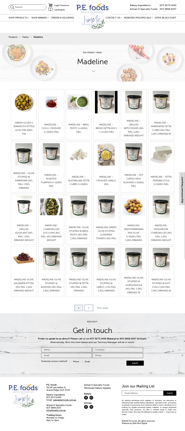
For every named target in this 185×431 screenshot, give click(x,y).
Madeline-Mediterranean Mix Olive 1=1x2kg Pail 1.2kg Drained (133, 232)
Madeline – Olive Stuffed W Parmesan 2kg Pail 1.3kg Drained (23, 180)
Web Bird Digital (140, 423)
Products (13, 37)
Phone (76, 361)
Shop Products (18, 17)
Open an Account (165, 17)
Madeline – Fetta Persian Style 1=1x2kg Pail (161, 180)
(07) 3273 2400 (168, 5)
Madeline (38, 37)
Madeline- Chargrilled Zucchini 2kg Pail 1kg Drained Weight (51, 232)
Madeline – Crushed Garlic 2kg (106, 180)
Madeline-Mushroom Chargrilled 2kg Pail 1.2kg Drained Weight (161, 232)
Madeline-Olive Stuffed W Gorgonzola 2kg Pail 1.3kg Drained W (133, 285)
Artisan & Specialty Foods (96, 385)
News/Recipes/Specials (137, 17)
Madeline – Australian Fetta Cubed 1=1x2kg (78, 180)
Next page (102, 308)
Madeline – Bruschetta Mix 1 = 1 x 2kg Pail (106, 128)
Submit (135, 363)
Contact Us (113, 17)
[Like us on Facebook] (86, 398)
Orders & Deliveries (62, 17)
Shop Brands (39, 17)
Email (87, 361)
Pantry (25, 37)
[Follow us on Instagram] (91, 398)
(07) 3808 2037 (168, 9)
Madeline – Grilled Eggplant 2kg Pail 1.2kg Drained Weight (24, 232)
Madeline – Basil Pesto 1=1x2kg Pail (79, 128)
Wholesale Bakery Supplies (97, 388)
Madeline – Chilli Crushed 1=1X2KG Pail (51, 128)
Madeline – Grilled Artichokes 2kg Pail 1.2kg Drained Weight (134, 128)
